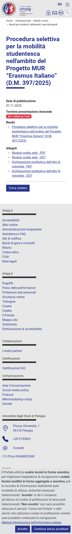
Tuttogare (8, 301)
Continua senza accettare (51, 529)
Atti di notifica (11, 238)
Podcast (7, 395)
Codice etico (10, 252)
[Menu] (67, 4)
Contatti (18, 448)
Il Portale (8, 315)
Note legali (9, 261)
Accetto (22, 529)
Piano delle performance (18, 288)
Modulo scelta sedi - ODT (29, 157)
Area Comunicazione (16, 385)
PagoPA (7, 283)
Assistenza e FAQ (14, 234)
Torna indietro (17, 188)
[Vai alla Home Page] (17, 8)
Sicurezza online (13, 297)
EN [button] (60, 4)
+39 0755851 (22, 439)
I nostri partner (12, 351)
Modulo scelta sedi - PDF (29, 153)
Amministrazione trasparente (21, 229)
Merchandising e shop (17, 399)
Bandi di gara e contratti (18, 243)
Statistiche (9, 324)
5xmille (7, 404)
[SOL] (61, 12)
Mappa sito (10, 320)
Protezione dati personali (19, 292)
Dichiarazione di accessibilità (22, 329)
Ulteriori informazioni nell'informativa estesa (31, 522)
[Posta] (54, 12)
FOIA (5, 257)
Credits (7, 311)
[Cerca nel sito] (67, 12)
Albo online (9, 225)
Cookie (7, 306)
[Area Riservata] (48, 12)
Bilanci (7, 247)
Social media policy (15, 390)
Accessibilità (10, 220)
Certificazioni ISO (14, 368)
